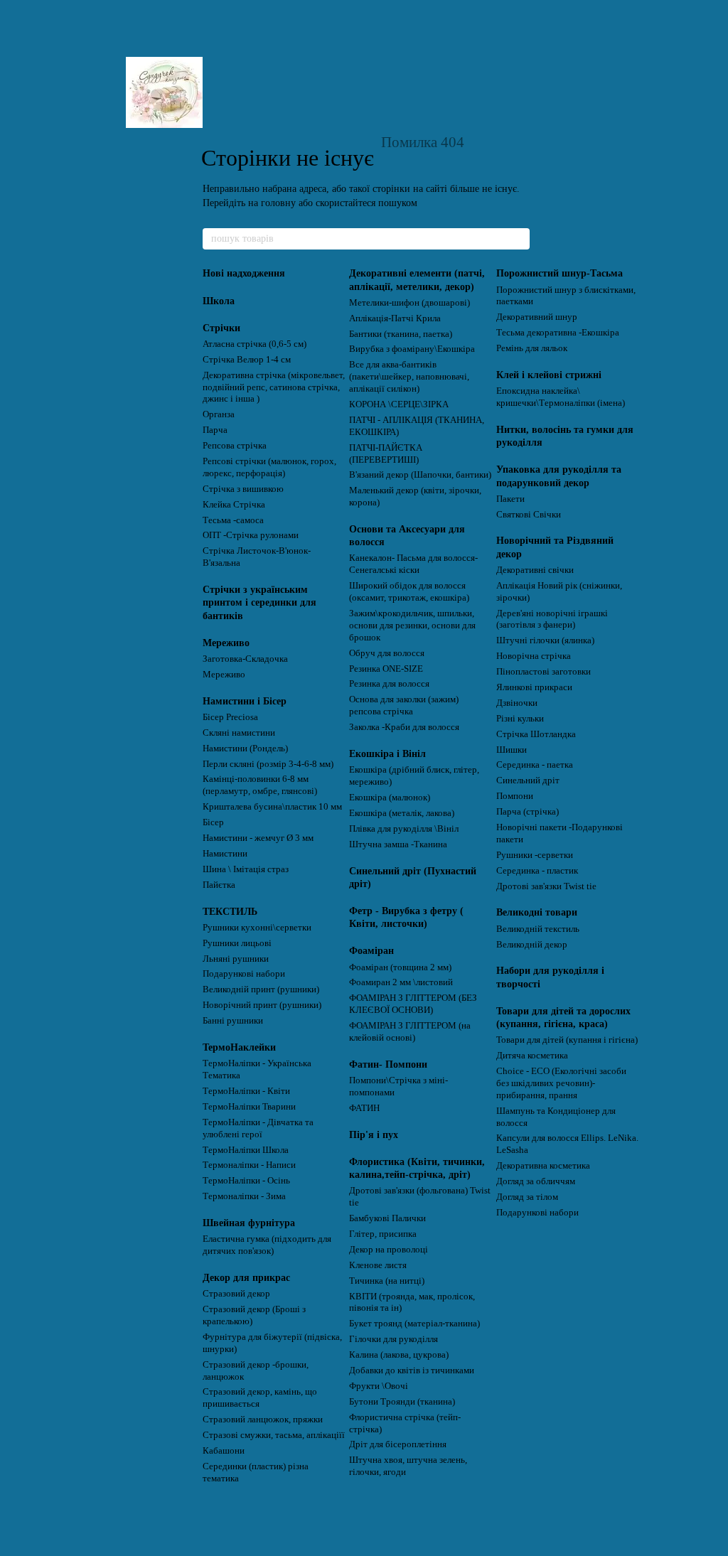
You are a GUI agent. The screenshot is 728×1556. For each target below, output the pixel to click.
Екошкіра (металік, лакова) (401, 812)
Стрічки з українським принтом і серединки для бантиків (259, 602)
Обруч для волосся (386, 653)
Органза (219, 414)
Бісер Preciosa (230, 717)
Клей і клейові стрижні (548, 375)
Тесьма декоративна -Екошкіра (557, 332)
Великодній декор (531, 944)
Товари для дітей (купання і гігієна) (567, 1039)
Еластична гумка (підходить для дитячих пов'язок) (267, 1244)
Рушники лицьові (237, 943)
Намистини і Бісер (245, 701)
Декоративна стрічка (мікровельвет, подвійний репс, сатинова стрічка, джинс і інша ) (274, 387)
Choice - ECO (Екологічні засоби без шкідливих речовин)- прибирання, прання (561, 1083)
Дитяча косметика (532, 1055)
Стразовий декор (236, 1293)
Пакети (510, 498)
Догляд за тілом (527, 1196)
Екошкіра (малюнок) (389, 797)
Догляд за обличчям (535, 1181)
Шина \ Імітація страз (246, 869)
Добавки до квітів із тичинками (411, 1370)
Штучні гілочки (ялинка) (545, 640)
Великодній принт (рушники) (261, 989)
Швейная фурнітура (249, 1223)
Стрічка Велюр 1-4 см (247, 359)
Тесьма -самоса (233, 520)
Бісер (213, 822)
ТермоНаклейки (239, 1047)
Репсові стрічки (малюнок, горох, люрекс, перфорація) (269, 467)
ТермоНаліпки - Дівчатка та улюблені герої (258, 1128)
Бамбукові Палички (387, 1218)
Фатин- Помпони (388, 1064)
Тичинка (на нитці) (386, 1280)
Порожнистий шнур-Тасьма (559, 273)
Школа (219, 301)
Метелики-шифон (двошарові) (409, 302)
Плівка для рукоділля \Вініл (404, 828)
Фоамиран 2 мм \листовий (401, 982)
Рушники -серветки (534, 854)
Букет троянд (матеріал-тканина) (414, 1323)
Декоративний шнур (536, 316)
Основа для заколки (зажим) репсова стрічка (404, 705)
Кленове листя (378, 1265)
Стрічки (221, 328)
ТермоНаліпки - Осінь (246, 1180)
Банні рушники (233, 1020)
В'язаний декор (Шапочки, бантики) (420, 474)
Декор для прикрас (246, 1277)
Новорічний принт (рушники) (262, 1004)
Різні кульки (520, 718)
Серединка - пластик (537, 870)
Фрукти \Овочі (378, 1385)
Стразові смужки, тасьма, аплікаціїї (274, 1434)
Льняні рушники (236, 958)
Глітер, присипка (383, 1233)
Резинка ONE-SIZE (386, 668)
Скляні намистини (239, 732)
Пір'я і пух (373, 1135)
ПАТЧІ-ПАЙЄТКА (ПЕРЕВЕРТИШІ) (385, 453)
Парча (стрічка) (527, 811)
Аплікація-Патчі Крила (395, 318)
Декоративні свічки (535, 569)
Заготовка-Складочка (245, 658)
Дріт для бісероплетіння (397, 1444)
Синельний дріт (528, 780)
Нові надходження (244, 273)
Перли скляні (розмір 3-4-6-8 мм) (268, 763)
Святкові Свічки (528, 514)
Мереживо (226, 643)
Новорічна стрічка (533, 655)
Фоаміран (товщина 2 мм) (400, 967)
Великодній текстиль (537, 928)
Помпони (514, 795)
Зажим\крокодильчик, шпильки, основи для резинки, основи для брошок (412, 625)
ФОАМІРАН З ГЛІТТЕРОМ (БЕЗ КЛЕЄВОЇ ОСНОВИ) (413, 1003)
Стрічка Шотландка (536, 734)
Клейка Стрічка (234, 504)
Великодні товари (536, 912)
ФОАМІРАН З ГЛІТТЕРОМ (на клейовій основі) (410, 1031)
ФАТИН (364, 1107)
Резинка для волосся (389, 683)
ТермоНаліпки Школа (246, 1149)
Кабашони (224, 1450)
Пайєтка (219, 884)
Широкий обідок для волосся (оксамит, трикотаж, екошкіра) (409, 591)
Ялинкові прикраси (534, 687)
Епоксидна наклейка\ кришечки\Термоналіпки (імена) (560, 396)
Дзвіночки (516, 702)
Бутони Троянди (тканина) (402, 1401)
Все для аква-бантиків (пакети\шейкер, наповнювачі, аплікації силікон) (409, 376)
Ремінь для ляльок (531, 348)
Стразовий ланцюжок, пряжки (263, 1419)
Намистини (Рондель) (245, 748)
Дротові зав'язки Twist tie (546, 886)
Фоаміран (371, 950)
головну (278, 203)
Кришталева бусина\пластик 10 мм (272, 806)
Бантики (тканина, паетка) (400, 333)
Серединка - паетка (534, 764)
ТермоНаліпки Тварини (249, 1106)
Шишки (511, 749)
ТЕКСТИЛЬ (230, 911)
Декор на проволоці (388, 1249)
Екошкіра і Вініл (387, 754)
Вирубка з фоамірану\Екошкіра (412, 348)
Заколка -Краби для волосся (404, 726)
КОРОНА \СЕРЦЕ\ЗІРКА (399, 404)
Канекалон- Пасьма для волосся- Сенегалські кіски (413, 563)
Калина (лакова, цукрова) (399, 1354)
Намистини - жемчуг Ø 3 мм (258, 837)
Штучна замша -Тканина (398, 844)
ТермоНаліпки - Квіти (246, 1090)
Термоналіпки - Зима (244, 1196)
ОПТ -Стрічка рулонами (251, 535)
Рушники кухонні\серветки (257, 927)
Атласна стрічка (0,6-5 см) (254, 343)
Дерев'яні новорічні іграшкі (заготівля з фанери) (552, 619)
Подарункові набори (244, 973)
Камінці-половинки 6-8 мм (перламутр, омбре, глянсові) (260, 784)
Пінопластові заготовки (543, 671)
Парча (215, 429)
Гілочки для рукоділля (393, 1339)
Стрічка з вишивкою (243, 488)
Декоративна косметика (543, 1165)
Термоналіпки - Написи (249, 1164)
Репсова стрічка (235, 445)
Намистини (225, 853)
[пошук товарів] (518, 239)
